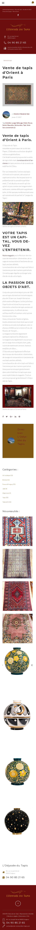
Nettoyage (19, 123)
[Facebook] (18, 15)
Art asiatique (6, 475)
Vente (28, 125)
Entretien (8, 123)
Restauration (19, 125)
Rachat (4, 125)
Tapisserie (5, 502)
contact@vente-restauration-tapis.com (18, 926)
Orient (25, 123)
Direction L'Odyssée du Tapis (21, 114)
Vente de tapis (8, 60)
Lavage (14, 123)
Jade (3, 489)
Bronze (4, 480)
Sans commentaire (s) (8, 127)
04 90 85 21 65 (17, 42)
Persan (30, 123)
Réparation (10, 125)
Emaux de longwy (7, 484)
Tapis (24, 125)
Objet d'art (5, 493)
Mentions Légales (12, 916)
